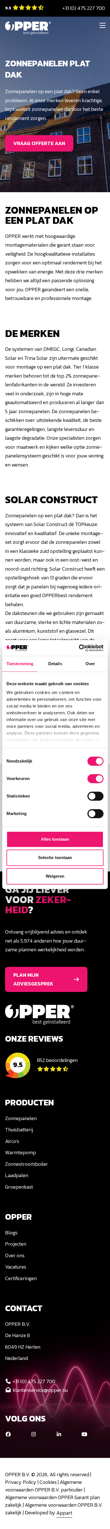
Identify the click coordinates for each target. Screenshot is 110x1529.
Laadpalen (16, 1175)
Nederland (16, 1358)
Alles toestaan (55, 839)
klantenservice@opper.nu (40, 1390)
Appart (64, 1512)
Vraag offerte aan (39, 143)
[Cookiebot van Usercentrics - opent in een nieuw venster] (79, 648)
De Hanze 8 (17, 1335)
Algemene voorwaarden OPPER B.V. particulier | (45, 1485)
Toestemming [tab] (19, 663)
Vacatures (15, 1266)
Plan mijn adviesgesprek (33, 979)
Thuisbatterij (19, 1129)
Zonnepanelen (21, 1118)
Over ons (15, 1255)
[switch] (95, 778)
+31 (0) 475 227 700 (83, 8)
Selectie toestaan (55, 857)
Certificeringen (21, 1278)
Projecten (15, 1244)
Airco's (12, 1141)
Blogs (11, 1232)
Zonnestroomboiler (26, 1164)
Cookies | (49, 1482)
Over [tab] (90, 663)
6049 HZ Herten (22, 1347)
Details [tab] (55, 663)
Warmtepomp (20, 1152)
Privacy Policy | (22, 1482)
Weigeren (55, 876)
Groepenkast (19, 1187)
